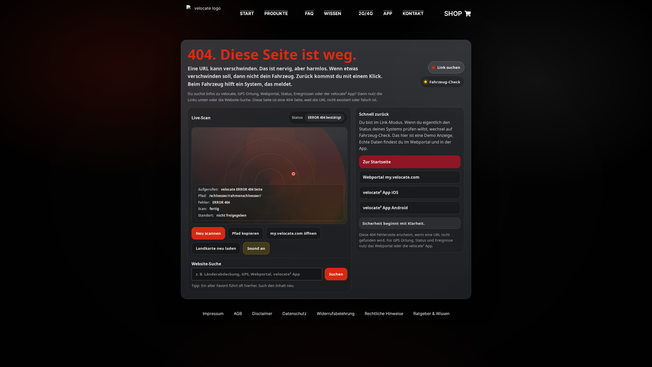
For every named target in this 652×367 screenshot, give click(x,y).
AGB (238, 313)
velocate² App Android (385, 208)
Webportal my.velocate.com (391, 177)
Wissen (332, 13)
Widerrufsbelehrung (336, 313)
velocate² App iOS (380, 192)
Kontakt (413, 13)
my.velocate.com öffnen (293, 233)
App (387, 13)
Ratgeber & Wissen (431, 313)
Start (247, 13)
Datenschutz (294, 313)
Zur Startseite (377, 162)
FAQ (309, 13)
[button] (269, 175)
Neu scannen (208, 233)
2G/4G (366, 13)
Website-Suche (206, 264)
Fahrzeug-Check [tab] (444, 81)
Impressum (213, 313)
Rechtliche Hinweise (384, 313)
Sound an (256, 248)
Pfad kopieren (245, 233)
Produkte (276, 13)
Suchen (336, 274)
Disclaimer (262, 313)
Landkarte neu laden (216, 248)
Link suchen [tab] (448, 67)
